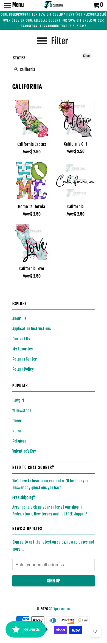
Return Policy (23, 369)
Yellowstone (21, 410)
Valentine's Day (24, 451)
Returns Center (24, 359)
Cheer (17, 420)
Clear (86, 56)
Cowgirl (18, 400)
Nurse (17, 431)
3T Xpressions (59, 609)
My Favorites (22, 349)
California (27, 69)
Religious (19, 441)
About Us (19, 318)
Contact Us (21, 339)
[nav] (14, 5)
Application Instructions (31, 328)
